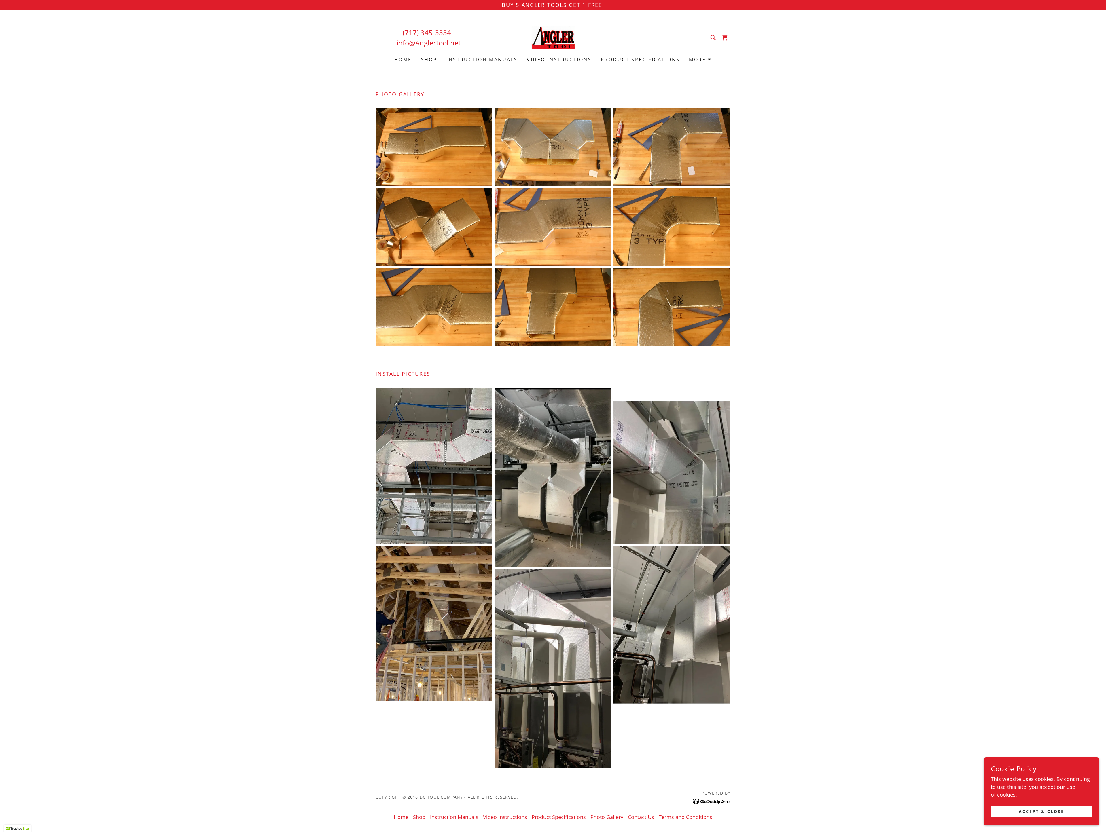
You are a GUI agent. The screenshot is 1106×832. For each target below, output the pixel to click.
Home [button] (401, 817)
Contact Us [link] (641, 817)
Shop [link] (429, 59)
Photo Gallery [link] (606, 817)
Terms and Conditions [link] (685, 817)
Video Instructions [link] (559, 59)
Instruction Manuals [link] (482, 59)
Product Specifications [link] (640, 59)
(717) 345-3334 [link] (427, 32)
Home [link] (403, 59)
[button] (700, 60)
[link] (553, 37)
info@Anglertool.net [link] (429, 43)
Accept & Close (1041, 811)
